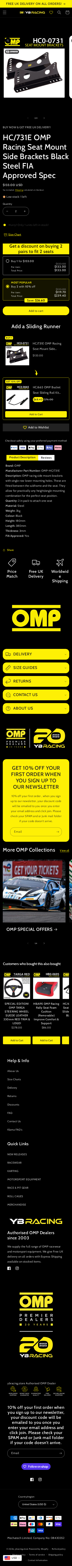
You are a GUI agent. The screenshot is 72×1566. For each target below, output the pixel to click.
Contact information (37, 1560)
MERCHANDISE (16, 1204)
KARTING (12, 1171)
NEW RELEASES (17, 1154)
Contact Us (14, 1121)
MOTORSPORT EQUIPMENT (24, 1179)
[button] (5, 12)
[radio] (36, 265)
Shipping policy (55, 1554)
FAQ (10, 1113)
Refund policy (59, 1549)
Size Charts (14, 1079)
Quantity (7, 203)
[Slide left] (28, 118)
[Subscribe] (58, 831)
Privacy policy (19, 1554)
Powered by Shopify (39, 1549)
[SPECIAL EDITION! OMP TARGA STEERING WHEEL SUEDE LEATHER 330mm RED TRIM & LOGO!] (16, 985)
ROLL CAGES (15, 1196)
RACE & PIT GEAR (17, 1187)
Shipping (19, 190)
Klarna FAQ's (14, 1129)
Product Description (22, 457)
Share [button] (10, 550)
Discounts (13, 1104)
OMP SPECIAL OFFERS (29, 929)
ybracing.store (21, 1549)
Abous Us (13, 1071)
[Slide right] (44, 118)
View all (64, 850)
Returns (11, 1096)
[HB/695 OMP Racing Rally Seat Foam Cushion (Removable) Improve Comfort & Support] (46, 985)
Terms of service (37, 1554)
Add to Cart (36, 414)
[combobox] (12, 1558)
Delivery (12, 1087)
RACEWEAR (14, 1162)
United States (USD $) (34, 1504)
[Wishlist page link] (51, 12)
